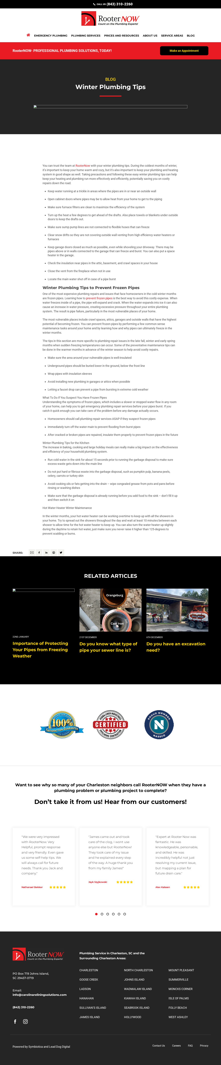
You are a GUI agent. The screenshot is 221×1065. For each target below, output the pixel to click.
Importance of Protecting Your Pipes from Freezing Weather (40, 650)
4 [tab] (113, 914)
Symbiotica (35, 1046)
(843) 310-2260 (120, 4)
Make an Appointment (184, 50)
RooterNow (83, 165)
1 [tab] (96, 914)
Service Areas (172, 35)
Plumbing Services (85, 35)
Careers (176, 1045)
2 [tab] (102, 914)
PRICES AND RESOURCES (121, 35)
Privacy (204, 1045)
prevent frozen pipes (99, 298)
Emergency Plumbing (50, 35)
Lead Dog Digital (59, 1046)
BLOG (191, 35)
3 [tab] (107, 914)
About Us (150, 35)
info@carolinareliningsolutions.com (40, 995)
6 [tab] (124, 914)
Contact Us (158, 1045)
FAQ (190, 1045)
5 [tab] (119, 914)
